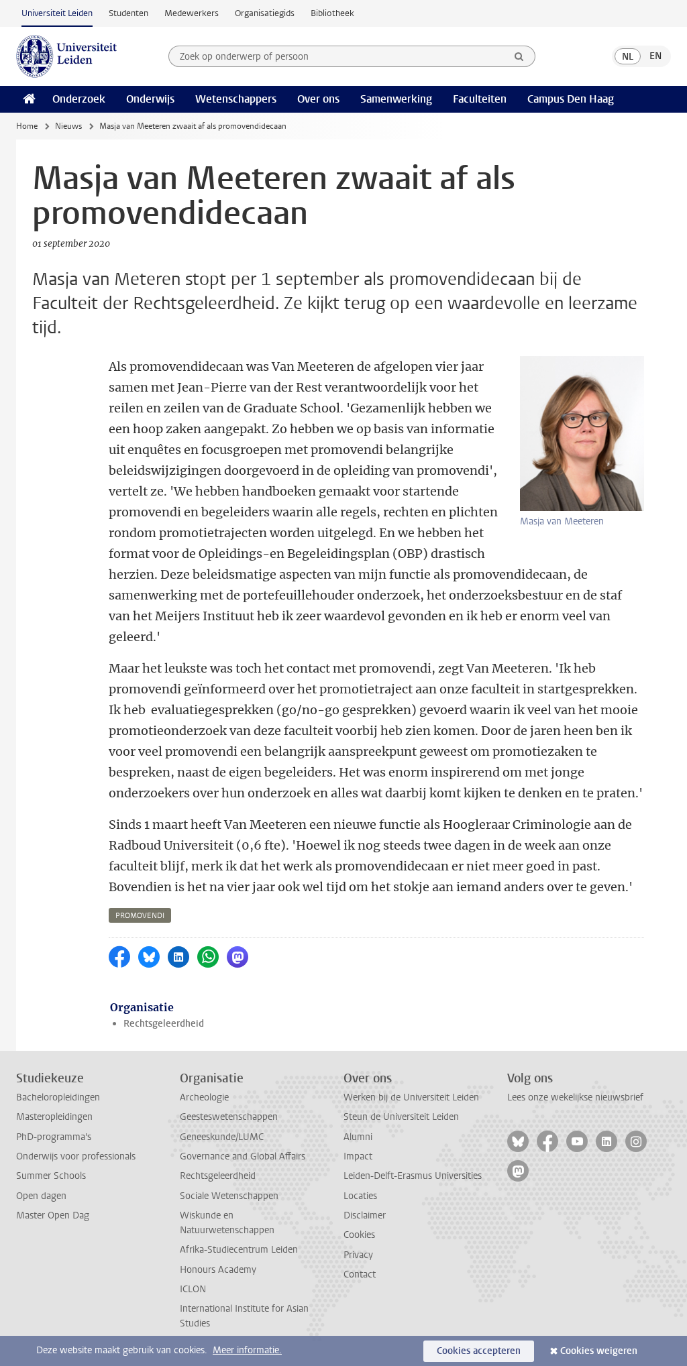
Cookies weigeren (598, 1351)
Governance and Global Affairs (242, 1156)
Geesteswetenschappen (229, 1117)
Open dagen (41, 1196)
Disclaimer (365, 1215)
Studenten (128, 13)
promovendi (139, 916)
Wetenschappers (235, 99)
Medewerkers (191, 13)
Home (27, 126)
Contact (360, 1274)
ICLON (193, 1289)
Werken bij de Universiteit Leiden (411, 1097)
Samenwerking (396, 99)
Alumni (358, 1137)
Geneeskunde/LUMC (222, 1137)
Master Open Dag (52, 1215)
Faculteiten (480, 99)
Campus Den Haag (570, 99)
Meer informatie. (247, 1350)
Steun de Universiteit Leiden (401, 1117)
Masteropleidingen (54, 1117)
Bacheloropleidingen (58, 1097)
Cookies (359, 1235)
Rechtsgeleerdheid (163, 1023)
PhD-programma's (53, 1137)
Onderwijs (150, 99)
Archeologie (204, 1097)
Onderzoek (78, 99)
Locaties (360, 1196)
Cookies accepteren (479, 1351)
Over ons (318, 99)
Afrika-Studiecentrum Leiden (239, 1249)
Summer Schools (51, 1176)
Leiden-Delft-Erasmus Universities (413, 1176)
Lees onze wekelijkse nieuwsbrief (575, 1097)
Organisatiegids (265, 13)
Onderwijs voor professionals (76, 1156)
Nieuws (68, 126)
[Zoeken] (519, 56)
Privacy (358, 1255)
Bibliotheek (332, 13)
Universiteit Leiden (57, 13)
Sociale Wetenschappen (229, 1196)
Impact (358, 1156)
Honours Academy (218, 1269)
